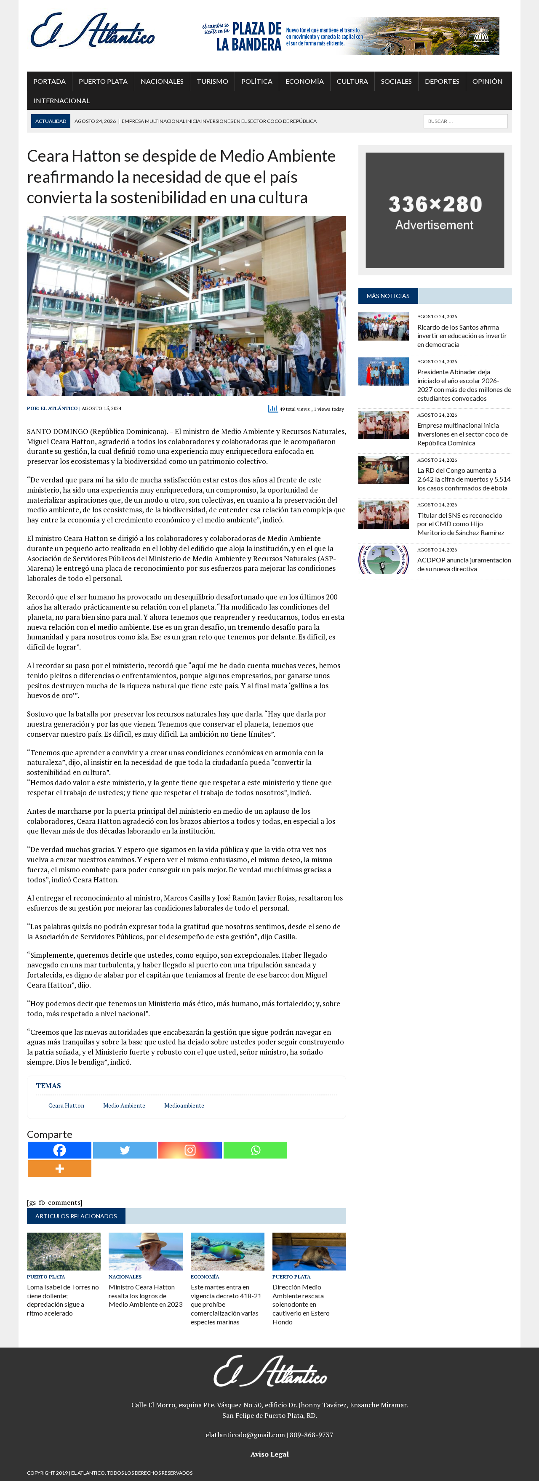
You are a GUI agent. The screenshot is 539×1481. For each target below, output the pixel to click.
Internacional (62, 100)
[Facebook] (59, 1150)
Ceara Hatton (66, 1105)
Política (256, 81)
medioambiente (184, 1105)
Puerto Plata (103, 81)
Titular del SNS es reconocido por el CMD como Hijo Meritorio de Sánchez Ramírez (460, 524)
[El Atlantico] (104, 29)
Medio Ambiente (124, 1105)
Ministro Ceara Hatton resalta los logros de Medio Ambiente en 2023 (145, 1295)
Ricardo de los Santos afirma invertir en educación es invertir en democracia (462, 336)
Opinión (487, 81)
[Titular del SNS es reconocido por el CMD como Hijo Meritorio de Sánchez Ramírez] (383, 523)
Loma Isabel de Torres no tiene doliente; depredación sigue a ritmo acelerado (63, 1300)
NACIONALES (162, 81)
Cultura (352, 81)
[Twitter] (125, 1150)
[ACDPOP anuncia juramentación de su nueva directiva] (383, 568)
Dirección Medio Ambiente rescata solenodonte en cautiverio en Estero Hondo (301, 1304)
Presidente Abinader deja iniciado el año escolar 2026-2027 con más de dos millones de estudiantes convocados (464, 385)
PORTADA (49, 81)
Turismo (212, 81)
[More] (59, 1168)
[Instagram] (190, 1150)
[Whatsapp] (255, 1150)
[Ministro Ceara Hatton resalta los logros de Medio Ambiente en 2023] (145, 1264)
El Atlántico (59, 408)
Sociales (396, 81)
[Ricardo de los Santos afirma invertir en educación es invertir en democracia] (383, 335)
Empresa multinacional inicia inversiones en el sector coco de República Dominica (462, 434)
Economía (305, 81)
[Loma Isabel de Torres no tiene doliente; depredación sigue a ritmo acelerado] (64, 1264)
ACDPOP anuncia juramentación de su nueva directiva (464, 564)
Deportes (442, 81)
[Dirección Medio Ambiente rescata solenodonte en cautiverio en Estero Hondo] (309, 1264)
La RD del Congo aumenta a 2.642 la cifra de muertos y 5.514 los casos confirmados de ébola (464, 479)
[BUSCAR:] (466, 120)
